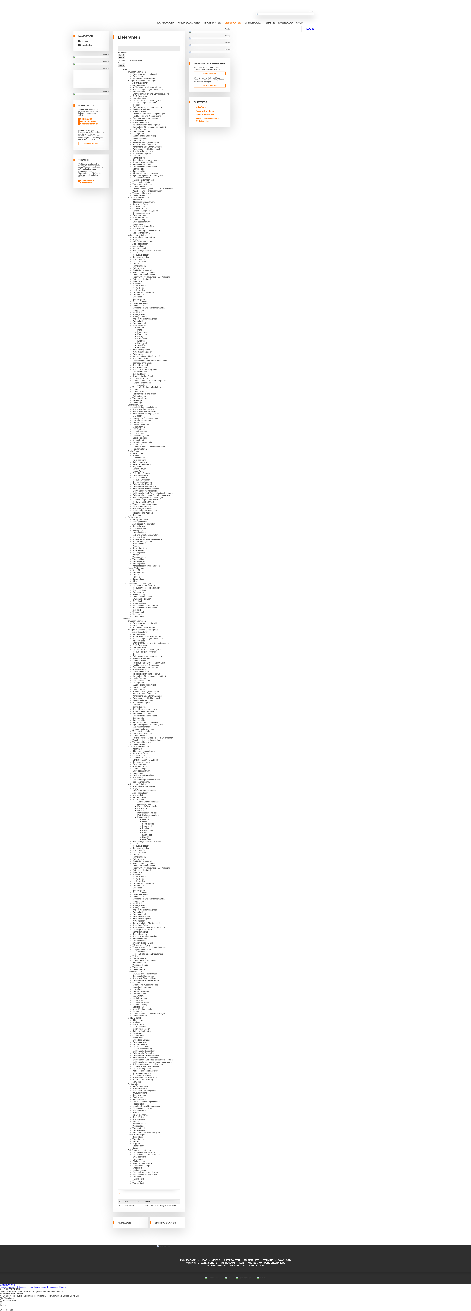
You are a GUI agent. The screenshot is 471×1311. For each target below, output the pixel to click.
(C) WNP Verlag (216, 1265)
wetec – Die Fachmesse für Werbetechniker (207, 119)
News (204, 1260)
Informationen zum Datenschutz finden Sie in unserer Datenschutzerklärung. (33, 1286)
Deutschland (129, 1206)
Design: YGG (237, 1265)
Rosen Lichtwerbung (205, 111)
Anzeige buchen (91, 143)
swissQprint (201, 107)
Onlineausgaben (189, 22)
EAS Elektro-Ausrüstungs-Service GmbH (161, 1206)
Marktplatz (252, 22)
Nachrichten (212, 22)
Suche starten (209, 73)
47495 (140, 1206)
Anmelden (84, 41)
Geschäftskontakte (89, 124)
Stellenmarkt (86, 119)
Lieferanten (233, 22)
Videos (216, 1260)
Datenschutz (209, 1263)
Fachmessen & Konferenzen (87, 182)
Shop (299, 22)
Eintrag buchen (86, 45)
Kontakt (191, 1263)
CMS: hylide (256, 1265)
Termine (269, 22)
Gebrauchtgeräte (88, 121)
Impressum (228, 1263)
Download (285, 22)
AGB (241, 1263)
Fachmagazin (165, 22)
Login (310, 28)
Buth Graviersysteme (205, 115)
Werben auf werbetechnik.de (266, 1263)
